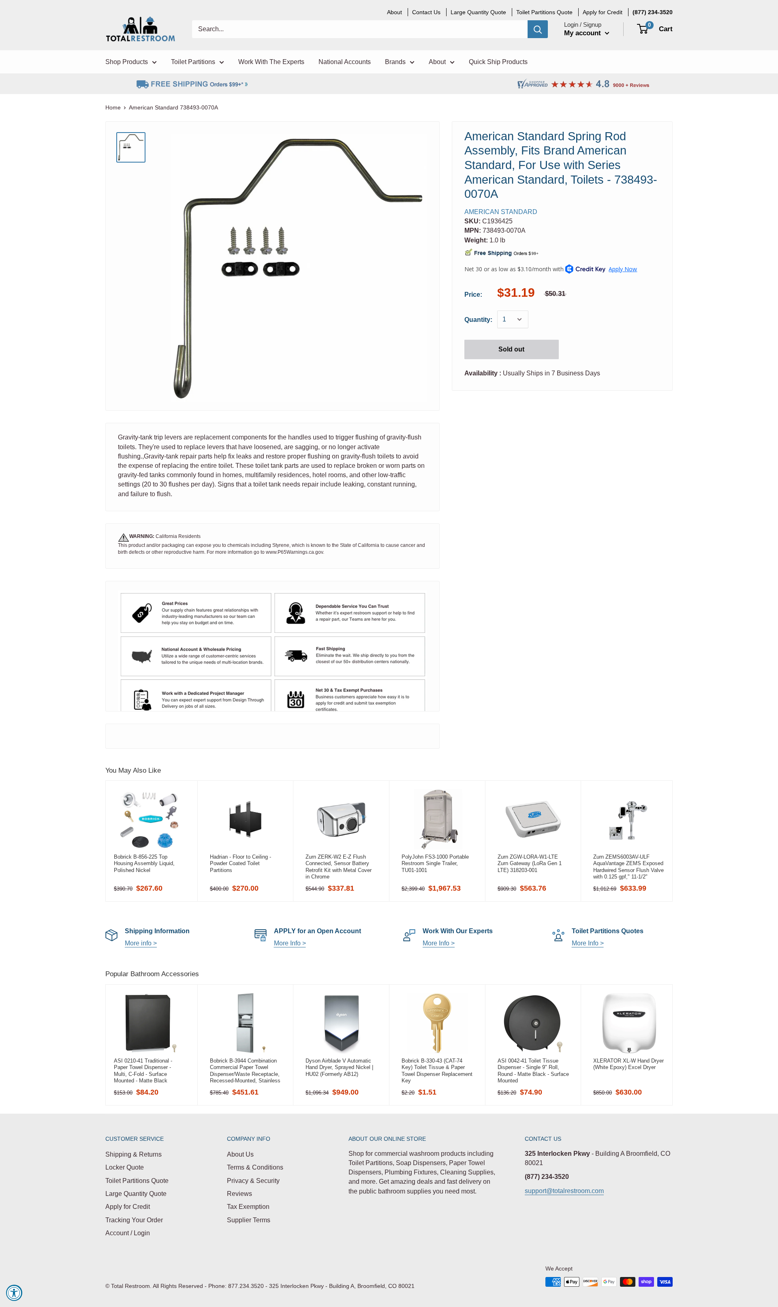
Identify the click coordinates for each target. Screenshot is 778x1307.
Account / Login (127, 1233)
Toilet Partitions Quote (137, 1180)
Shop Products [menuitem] (126, 61)
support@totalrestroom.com (564, 1190)
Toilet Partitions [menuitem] (193, 61)
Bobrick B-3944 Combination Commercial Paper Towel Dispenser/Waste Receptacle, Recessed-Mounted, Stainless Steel (245, 1071)
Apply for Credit (127, 1206)
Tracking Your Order (134, 1220)
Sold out (511, 349)
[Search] (538, 29)
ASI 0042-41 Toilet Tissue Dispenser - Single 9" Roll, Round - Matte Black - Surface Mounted (533, 1071)
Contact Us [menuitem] (426, 12)
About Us (240, 1154)
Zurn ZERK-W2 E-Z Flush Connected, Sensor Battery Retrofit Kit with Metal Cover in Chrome (339, 867)
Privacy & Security (253, 1180)
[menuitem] (653, 12)
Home (113, 107)
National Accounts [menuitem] (344, 61)
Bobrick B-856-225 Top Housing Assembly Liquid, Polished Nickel (144, 863)
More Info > (290, 943)
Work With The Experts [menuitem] (271, 61)
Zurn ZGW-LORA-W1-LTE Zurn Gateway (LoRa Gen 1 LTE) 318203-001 (530, 863)
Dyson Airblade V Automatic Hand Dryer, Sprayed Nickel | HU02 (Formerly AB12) (339, 1067)
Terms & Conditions (255, 1167)
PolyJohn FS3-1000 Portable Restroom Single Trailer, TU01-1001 (435, 863)
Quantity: (478, 319)
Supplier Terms (248, 1220)
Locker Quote (124, 1167)
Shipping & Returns (133, 1154)
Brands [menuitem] (395, 61)
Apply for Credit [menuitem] (602, 12)
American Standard (500, 211)
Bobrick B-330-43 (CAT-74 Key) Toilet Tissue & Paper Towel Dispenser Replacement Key (437, 1071)
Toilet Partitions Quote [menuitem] (544, 12)
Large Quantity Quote (136, 1193)
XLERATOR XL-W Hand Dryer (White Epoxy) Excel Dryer (628, 1064)
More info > (141, 943)
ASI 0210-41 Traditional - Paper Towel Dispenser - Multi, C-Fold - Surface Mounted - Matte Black (143, 1071)
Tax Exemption (248, 1206)
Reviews (239, 1193)
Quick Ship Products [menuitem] (498, 61)
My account (583, 33)
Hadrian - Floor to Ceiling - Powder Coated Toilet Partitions (240, 863)
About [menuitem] (394, 12)
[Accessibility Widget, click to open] (14, 1293)
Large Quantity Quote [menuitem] (478, 12)
